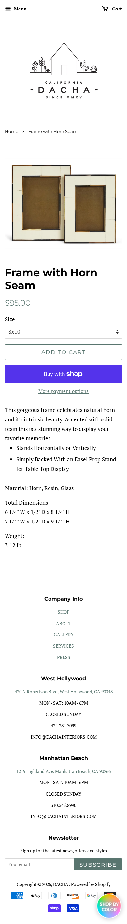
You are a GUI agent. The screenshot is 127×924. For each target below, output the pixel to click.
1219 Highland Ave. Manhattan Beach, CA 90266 (63, 771)
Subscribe (98, 865)
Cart (116, 9)
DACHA (61, 884)
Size (10, 319)
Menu (20, 9)
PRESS (63, 657)
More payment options (63, 391)
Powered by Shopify (91, 884)
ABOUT (63, 623)
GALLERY (64, 634)
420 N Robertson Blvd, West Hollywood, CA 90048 (64, 691)
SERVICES (63, 646)
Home (11, 131)
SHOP (63, 612)
